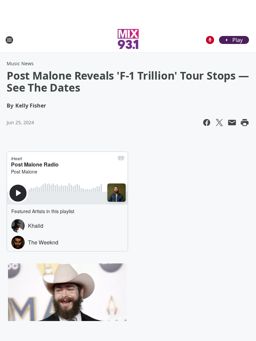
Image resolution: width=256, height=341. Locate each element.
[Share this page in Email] (232, 122)
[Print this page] (244, 122)
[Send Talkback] (210, 40)
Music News (20, 63)
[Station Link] (128, 40)
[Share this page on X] (219, 122)
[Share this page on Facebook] (206, 122)
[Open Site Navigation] (9, 40)
